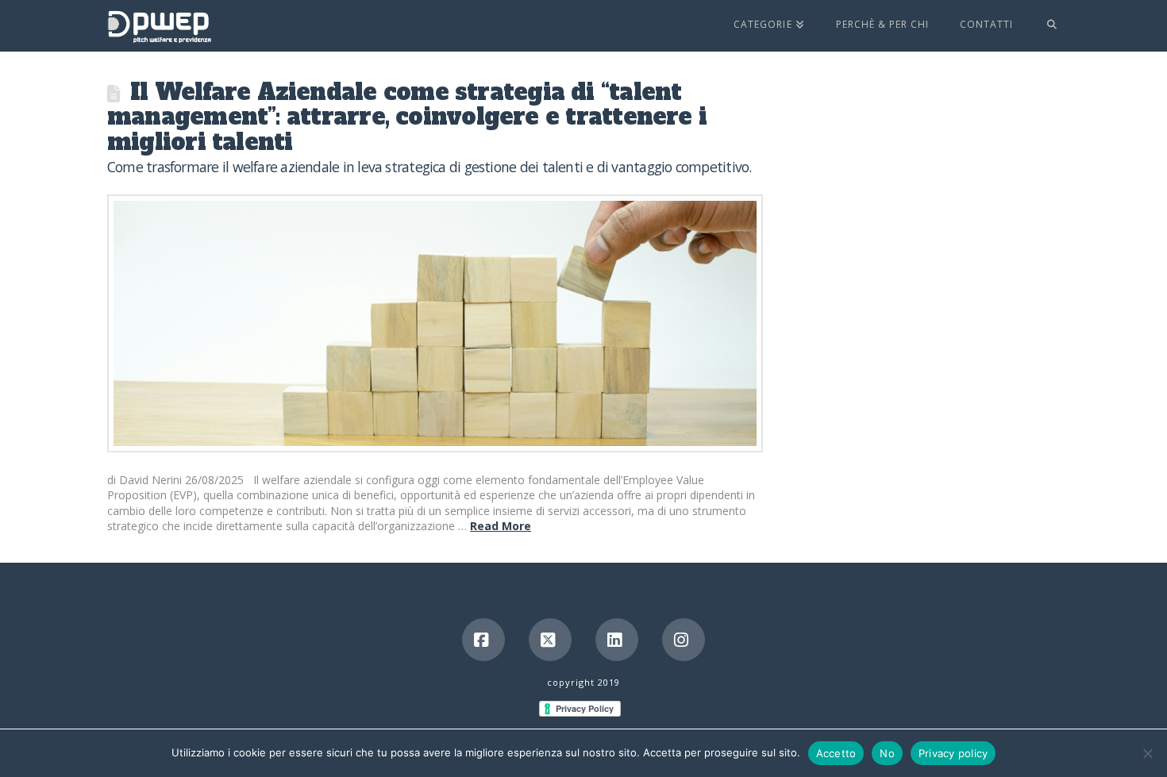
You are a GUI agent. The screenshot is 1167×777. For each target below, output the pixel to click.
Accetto (836, 753)
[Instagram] (683, 639)
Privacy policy (953, 753)
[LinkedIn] (616, 639)
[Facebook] (483, 639)
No (887, 753)
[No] (1147, 753)
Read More (500, 525)
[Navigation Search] (1044, 26)
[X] (550, 639)
